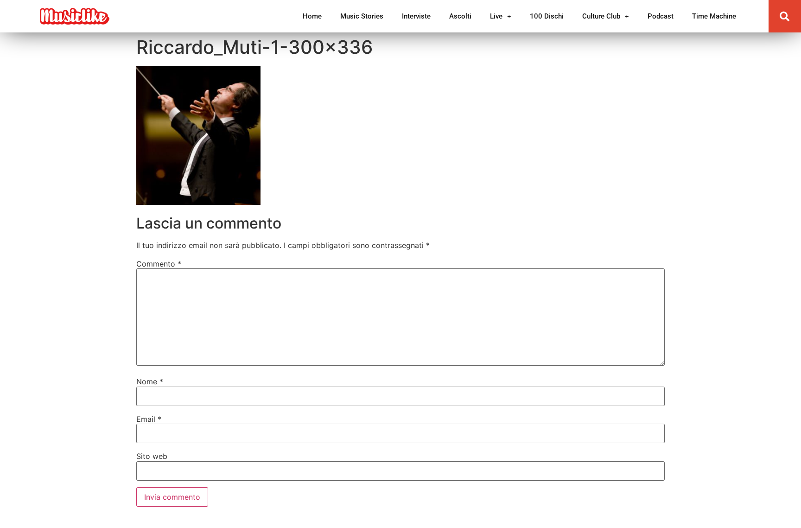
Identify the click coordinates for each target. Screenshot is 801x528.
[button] (785, 16)
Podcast (661, 16)
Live (496, 16)
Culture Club (601, 16)
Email (148, 419)
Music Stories (361, 16)
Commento (158, 263)
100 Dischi (547, 16)
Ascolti (460, 16)
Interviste (416, 16)
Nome (149, 381)
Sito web (151, 456)
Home (312, 16)
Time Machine (714, 16)
